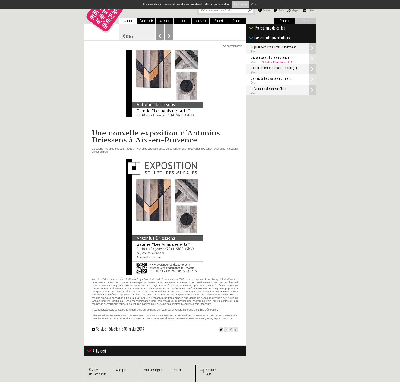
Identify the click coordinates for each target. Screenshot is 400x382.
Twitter (281, 10)
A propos (121, 369)
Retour (128, 36)
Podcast (218, 20)
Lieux (182, 20)
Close (254, 4)
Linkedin (310, 10)
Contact (236, 20)
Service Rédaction (108, 329)
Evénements (146, 20)
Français (284, 20)
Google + (295, 10)
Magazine (201, 20)
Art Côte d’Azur (97, 373)
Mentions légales (153, 369)
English (305, 20)
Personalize (240, 4)
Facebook (266, 10)
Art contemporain (232, 46)
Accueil (128, 20)
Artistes (164, 20)
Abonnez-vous (211, 371)
